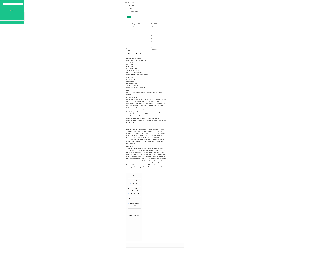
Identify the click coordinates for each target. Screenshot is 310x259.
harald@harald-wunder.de (138, 87)
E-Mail (129, 48)
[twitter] (11, 22)
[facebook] (5, 22)
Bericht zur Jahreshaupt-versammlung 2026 (134, 213)
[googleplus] (8, 22)
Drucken (129, 50)
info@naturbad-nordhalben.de (139, 74)
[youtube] (13, 22)
